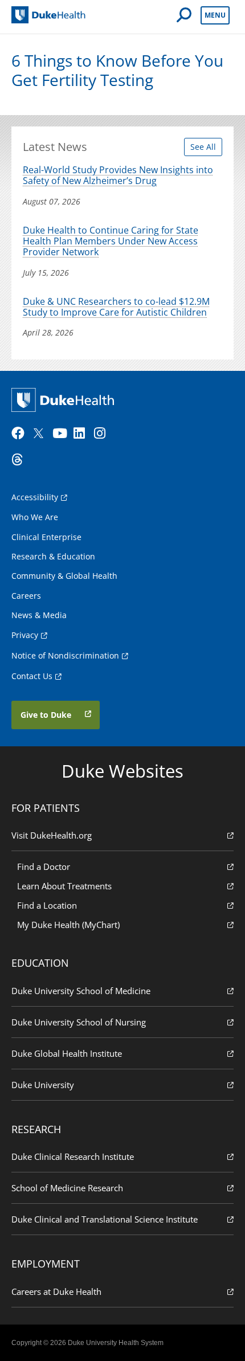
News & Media (39, 615)
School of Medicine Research (67, 1188)
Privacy (24, 635)
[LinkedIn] (83, 433)
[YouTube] (61, 433)
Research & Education (53, 556)
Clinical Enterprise (46, 537)
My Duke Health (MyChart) (68, 924)
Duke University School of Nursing (78, 1022)
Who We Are (34, 517)
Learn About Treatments (64, 886)
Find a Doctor (43, 866)
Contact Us (31, 676)
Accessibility (34, 497)
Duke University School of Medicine (80, 990)
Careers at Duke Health (56, 1291)
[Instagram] (103, 433)
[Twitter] (41, 433)
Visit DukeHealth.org (51, 835)
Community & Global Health (64, 575)
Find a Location (47, 905)
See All (203, 146)
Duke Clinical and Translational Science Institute (104, 1219)
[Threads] (20, 460)
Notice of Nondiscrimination (65, 655)
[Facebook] (20, 433)
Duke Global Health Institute (66, 1053)
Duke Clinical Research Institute (72, 1156)
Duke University (42, 1084)
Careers (26, 595)
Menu (215, 15)
